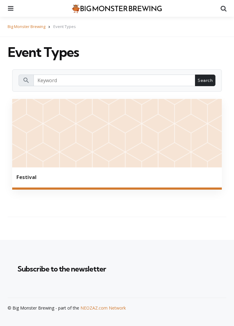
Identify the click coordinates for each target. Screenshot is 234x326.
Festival (26, 177)
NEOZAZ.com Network (103, 308)
